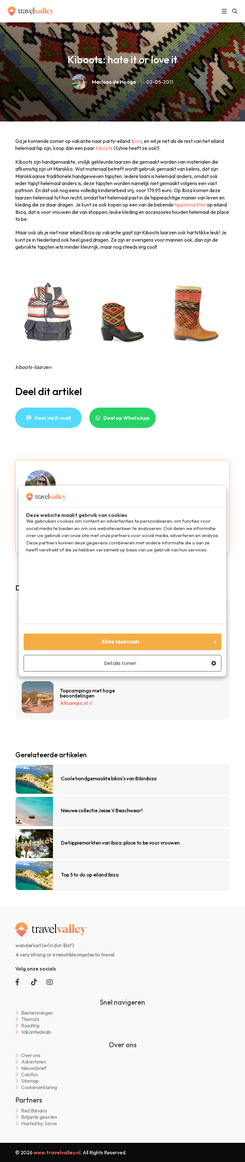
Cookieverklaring (39, 1087)
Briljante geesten (39, 1117)
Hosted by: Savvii (39, 1123)
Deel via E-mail (52, 418)
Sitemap (30, 1081)
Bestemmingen (37, 1013)
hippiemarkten (190, 204)
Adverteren (33, 1062)
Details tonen (120, 663)
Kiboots (103, 148)
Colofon (29, 1075)
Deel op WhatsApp (126, 418)
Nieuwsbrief (33, 1068)
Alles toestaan (120, 641)
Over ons (30, 1055)
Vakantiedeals (36, 1032)
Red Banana (34, 1111)
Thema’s (30, 1019)
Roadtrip (30, 1026)
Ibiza (136, 141)
